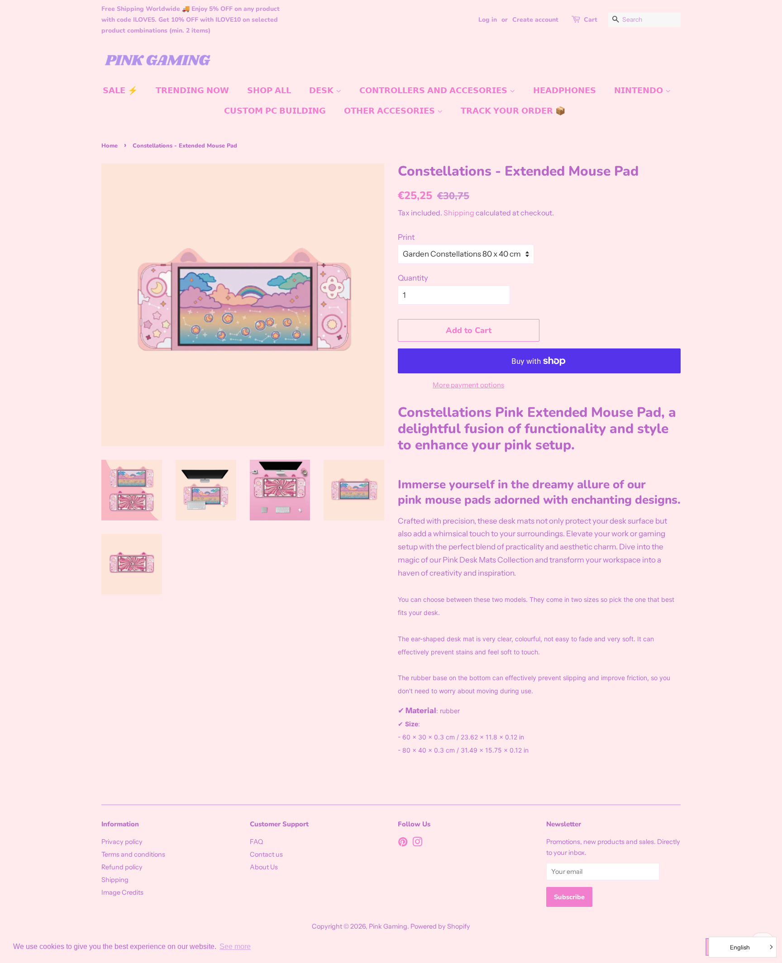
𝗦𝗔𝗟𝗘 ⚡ (120, 90)
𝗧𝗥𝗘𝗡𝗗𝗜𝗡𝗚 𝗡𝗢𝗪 (192, 90)
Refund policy (122, 867)
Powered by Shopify (440, 926)
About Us (264, 867)
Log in (487, 19)
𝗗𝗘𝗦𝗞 (322, 90)
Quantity (413, 277)
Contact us (266, 854)
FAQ (256, 842)
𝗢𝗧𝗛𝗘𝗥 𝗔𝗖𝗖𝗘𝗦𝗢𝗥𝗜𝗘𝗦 (390, 110)
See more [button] (235, 946)
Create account (535, 19)
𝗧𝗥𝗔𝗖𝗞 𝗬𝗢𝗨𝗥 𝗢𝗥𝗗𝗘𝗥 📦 (513, 110)
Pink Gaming (388, 926)
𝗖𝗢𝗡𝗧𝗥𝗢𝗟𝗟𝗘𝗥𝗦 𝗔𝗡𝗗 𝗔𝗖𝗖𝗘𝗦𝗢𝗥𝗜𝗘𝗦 (434, 90)
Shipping (458, 212)
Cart (590, 19)
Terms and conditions (133, 854)
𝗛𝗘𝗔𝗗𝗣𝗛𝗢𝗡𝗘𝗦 (564, 90)
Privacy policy (122, 842)
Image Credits (122, 892)
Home (109, 146)
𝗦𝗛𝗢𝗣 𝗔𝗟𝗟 (269, 90)
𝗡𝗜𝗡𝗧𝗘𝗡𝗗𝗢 (639, 90)
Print (406, 237)
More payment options (468, 385)
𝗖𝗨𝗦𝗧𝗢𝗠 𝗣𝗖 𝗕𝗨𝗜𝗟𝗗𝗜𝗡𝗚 (275, 110)
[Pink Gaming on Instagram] (417, 843)
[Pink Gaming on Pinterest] (403, 843)
